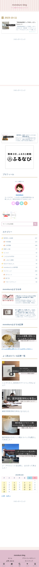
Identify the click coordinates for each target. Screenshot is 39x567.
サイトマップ (29, 561)
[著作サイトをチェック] (13, 203)
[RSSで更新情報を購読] (26, 203)
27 (24, 489)
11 (14, 485)
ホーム (10, 558)
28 (29, 489)
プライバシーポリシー (28, 558)
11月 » (8, 496)
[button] (35, 224)
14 (29, 485)
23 (4, 489)
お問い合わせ (10, 561)
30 (4, 491)
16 (4, 487)
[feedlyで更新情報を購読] (21, 203)
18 (14, 487)
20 (24, 487)
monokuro (19, 195)
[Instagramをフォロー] (17, 203)
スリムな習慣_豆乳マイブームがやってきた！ (17, 349)
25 (14, 489)
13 (24, 485)
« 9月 (3, 496)
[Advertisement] (19, 60)
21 (29, 487)
